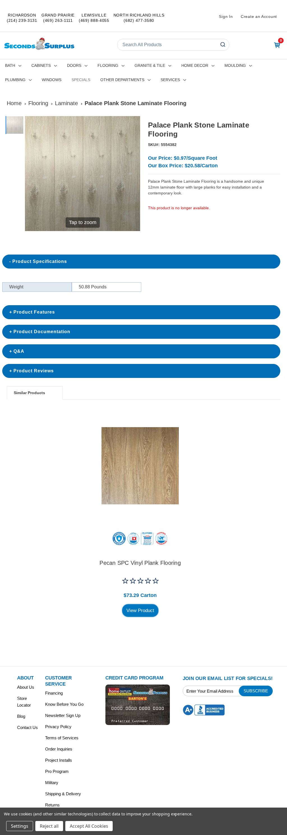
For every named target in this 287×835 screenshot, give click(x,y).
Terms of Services (61, 737)
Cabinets (41, 65)
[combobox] (173, 45)
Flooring (108, 65)
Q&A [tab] (18, 351)
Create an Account (259, 16)
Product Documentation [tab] (41, 331)
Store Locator (24, 701)
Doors (74, 65)
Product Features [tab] (34, 312)
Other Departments (122, 79)
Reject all (49, 826)
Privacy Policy (58, 726)
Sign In (226, 16)
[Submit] (223, 45)
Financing (54, 693)
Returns (52, 805)
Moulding (235, 65)
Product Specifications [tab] (39, 261)
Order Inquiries (58, 749)
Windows (51, 79)
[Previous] (32, 173)
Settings (19, 826)
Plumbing (15, 79)
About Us (25, 687)
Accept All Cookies (89, 826)
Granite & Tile (150, 65)
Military (51, 782)
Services (170, 79)
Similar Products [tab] (29, 393)
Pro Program (57, 771)
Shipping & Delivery (63, 793)
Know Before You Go (64, 704)
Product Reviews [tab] (33, 370)
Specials (80, 79)
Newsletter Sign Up (62, 715)
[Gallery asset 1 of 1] (15, 125)
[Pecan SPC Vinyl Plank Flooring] (140, 465)
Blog (21, 716)
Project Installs (58, 760)
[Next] (132, 173)
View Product (140, 610)
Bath (10, 65)
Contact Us (27, 727)
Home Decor (194, 65)
